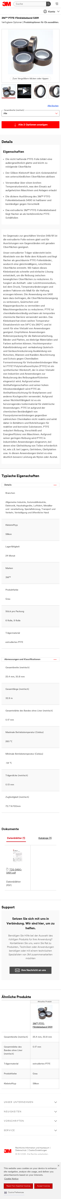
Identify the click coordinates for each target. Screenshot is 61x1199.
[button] (14, 1192)
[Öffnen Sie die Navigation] (57, 4)
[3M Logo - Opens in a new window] (6, 4)
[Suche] (48, 4)
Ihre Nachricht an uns (33, 970)
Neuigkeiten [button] (13, 1112)
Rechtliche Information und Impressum (32, 1148)
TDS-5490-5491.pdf (14, 871)
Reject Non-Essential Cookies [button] (18, 1186)
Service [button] (9, 1130)
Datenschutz (20, 1150)
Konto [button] (52, 12)
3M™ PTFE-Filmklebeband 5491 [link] (42, 1025)
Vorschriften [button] (14, 1121)
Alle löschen (53, 106)
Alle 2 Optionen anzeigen (33, 125)
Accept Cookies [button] (43, 1186)
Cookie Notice (11, 1179)
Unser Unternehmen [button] (18, 1102)
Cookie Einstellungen (37, 1150)
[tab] (16, 838)
